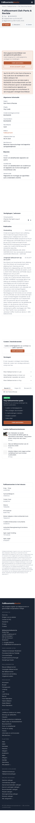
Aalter (4, 744)
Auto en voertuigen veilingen (10, 787)
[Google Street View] (31, 220)
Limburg (4, 689)
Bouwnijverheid (6, 724)
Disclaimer (5, 622)
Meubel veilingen (7, 791)
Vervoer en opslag (7, 728)
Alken (3, 755)
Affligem (4, 758)
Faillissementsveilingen (9, 774)
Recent (7, 388)
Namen (4, 696)
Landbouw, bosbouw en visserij (11, 712)
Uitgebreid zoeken (7, 676)
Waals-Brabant (6, 703)
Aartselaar (5, 746)
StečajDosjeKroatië (8, 660)
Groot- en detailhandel (8, 726)
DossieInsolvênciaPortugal (10, 658)
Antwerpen (5, 682)
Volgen (7, 24)
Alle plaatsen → (6, 764)
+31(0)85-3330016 (8, 642)
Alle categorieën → (7, 798)
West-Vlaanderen (7, 705)
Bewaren (17, 24)
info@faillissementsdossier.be (12, 644)
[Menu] (32, 2)
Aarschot (4, 748)
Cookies (4, 626)
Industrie (4, 717)
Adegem (4, 751)
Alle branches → (6, 735)
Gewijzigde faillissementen (10, 669)
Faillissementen (12, 6)
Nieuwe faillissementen (9, 667)
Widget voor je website (9, 617)
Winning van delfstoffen (9, 715)
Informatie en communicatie (10, 733)
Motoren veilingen (7, 796)
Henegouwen (6, 687)
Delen (30, 24)
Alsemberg (5, 762)
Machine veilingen (7, 780)
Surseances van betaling (9, 674)
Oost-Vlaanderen (7, 698)
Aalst (3, 741)
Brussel (4, 685)
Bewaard (27, 388)
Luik (3, 691)
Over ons (4, 615)
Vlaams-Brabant (6, 701)
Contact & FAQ (6, 619)
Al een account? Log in (17, 66)
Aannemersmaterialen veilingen (11, 785)
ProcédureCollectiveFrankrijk (10, 653)
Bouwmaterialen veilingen (10, 789)
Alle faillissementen (7, 671)
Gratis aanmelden (17, 63)
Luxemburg (5, 694)
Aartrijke (4, 760)
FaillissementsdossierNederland (11, 651)
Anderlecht (5, 753)
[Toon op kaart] (28, 220)
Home (4, 6)
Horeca (4, 731)
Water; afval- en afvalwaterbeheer (12, 721)
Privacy (4, 624)
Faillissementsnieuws (8, 771)
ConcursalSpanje (7, 655)
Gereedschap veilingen (9, 782)
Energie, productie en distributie (11, 719)
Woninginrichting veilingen (10, 794)
